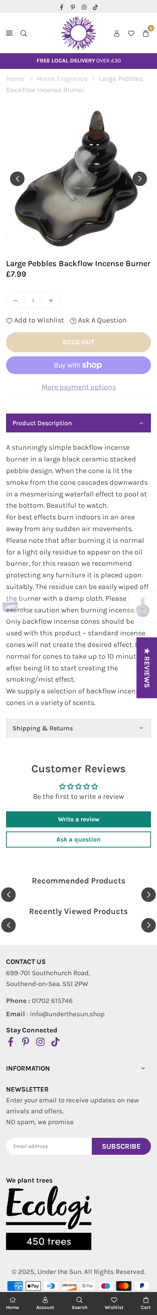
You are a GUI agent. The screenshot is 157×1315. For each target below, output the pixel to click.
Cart (146, 1307)
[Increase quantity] (51, 300)
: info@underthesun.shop (55, 1014)
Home (15, 78)
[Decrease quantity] (15, 300)
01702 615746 (39, 1001)
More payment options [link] (78, 387)
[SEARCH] (24, 33)
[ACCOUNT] (116, 33)
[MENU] (9, 33)
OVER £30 (79, 60)
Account (45, 1307)
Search (79, 1307)
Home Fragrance (62, 78)
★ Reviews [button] (147, 668)
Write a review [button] (78, 819)
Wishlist (114, 1307)
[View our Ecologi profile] (48, 1218)
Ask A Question (101, 320)
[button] (145, 33)
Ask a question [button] (78, 839)
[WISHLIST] (131, 33)
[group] (78, 178)
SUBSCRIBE (121, 1146)
